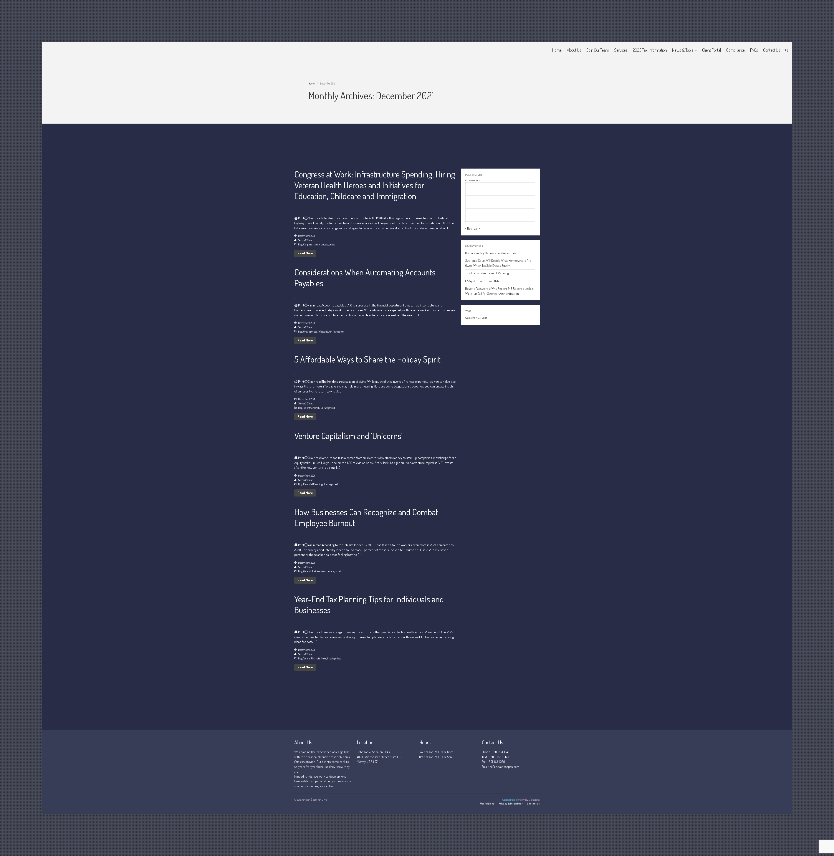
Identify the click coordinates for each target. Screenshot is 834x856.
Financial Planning (313, 484)
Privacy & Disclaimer (510, 803)
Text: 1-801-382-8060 (495, 757)
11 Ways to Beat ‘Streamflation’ (484, 281)
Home (557, 50)
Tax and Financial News (314, 658)
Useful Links (487, 803)
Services (620, 50)
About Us (574, 50)
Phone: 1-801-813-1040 (496, 752)
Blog (300, 244)
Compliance (735, 50)
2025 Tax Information (650, 50)
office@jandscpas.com (504, 767)
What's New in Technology (331, 331)
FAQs (754, 50)
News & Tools (682, 50)
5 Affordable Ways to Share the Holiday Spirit (367, 359)
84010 (468, 318)
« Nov (468, 228)
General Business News (314, 571)
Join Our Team (597, 50)
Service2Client (305, 240)
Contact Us (771, 50)
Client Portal (711, 50)
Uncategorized (328, 244)
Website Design (509, 799)
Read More (305, 253)
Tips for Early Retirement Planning (487, 273)
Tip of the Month (311, 407)
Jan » (477, 228)
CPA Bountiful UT (479, 318)
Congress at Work (311, 244)
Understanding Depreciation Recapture (490, 253)
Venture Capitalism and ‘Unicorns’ (348, 435)
